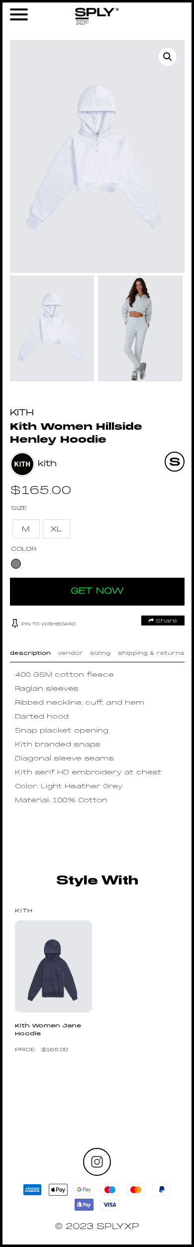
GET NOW (97, 591)
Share (165, 621)
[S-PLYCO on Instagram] (97, 1162)
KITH (22, 413)
